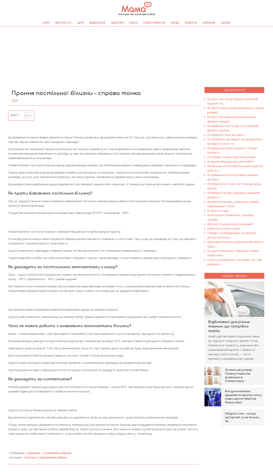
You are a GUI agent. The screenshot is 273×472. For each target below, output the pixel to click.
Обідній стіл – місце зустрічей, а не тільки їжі (242, 417)
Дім (15, 100)
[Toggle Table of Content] (26, 115)
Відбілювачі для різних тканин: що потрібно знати (229, 326)
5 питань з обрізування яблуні (45, 457)
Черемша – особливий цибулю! (49, 453)
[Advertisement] (136, 54)
